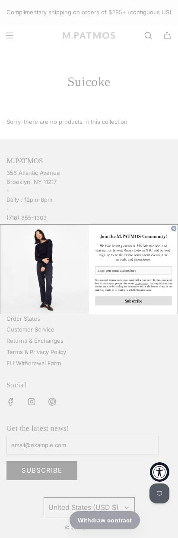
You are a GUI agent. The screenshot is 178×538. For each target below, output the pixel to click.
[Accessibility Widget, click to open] (159, 472)
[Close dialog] (174, 228)
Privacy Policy (141, 282)
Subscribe (133, 300)
